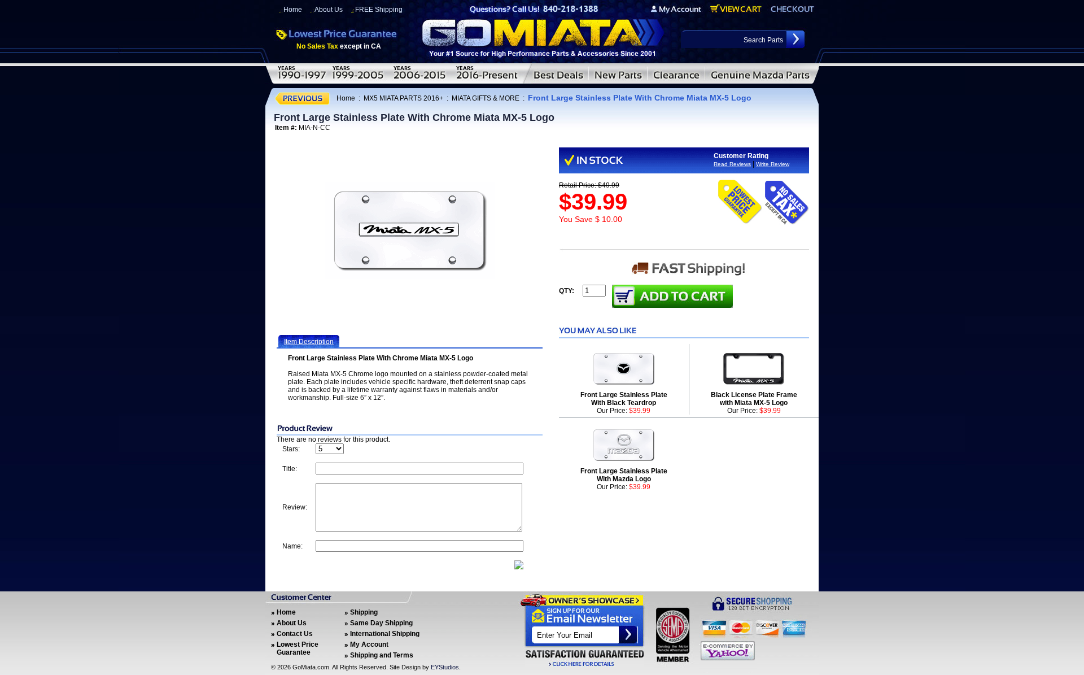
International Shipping (384, 634)
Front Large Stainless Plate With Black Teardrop (623, 399)
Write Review (772, 164)
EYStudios (445, 667)
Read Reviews (732, 164)
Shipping (364, 612)
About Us (328, 10)
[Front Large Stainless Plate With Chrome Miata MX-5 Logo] (410, 230)
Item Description (309, 342)
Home (292, 10)
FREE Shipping (379, 10)
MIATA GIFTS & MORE (485, 98)
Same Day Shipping (381, 623)
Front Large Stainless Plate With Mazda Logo (623, 475)
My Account (369, 644)
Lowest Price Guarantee (297, 648)
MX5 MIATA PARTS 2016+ (403, 98)
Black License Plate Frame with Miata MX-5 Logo (754, 399)
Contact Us (295, 634)
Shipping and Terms (381, 655)
